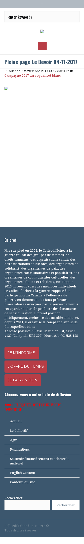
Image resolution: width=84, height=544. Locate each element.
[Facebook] (54, 526)
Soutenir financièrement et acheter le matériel (39, 461)
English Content (22, 473)
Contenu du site (22, 482)
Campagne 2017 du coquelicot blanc (32, 75)
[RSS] (69, 526)
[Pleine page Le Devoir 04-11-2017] (42, 152)
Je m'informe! (22, 353)
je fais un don (22, 380)
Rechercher (13, 498)
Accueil (16, 421)
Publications (20, 449)
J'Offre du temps (26, 366)
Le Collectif (18, 430)
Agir (13, 440)
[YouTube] (62, 526)
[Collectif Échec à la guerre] (42, 31)
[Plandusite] (77, 526)
